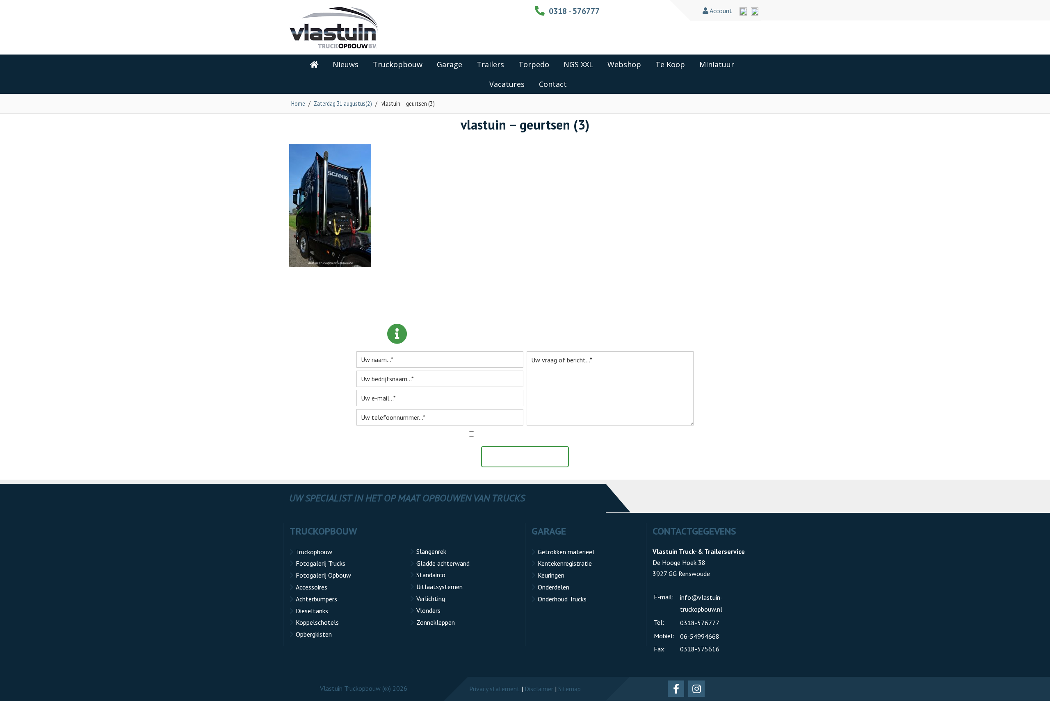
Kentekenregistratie (565, 563)
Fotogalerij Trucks (320, 563)
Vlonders (428, 610)
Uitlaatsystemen (439, 587)
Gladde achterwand (443, 563)
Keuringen (551, 575)
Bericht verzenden (529, 457)
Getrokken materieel (566, 552)
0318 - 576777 (574, 11)
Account (720, 11)
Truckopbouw (314, 552)
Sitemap (569, 689)
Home (298, 103)
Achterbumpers (316, 599)
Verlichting (430, 598)
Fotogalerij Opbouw (323, 575)
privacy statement (564, 434)
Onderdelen (553, 587)
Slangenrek (431, 551)
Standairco (430, 575)
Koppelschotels (317, 622)
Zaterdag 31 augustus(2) (343, 103)
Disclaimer (539, 689)
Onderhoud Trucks (562, 599)
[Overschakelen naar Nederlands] (754, 11)
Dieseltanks (312, 611)
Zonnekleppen (435, 622)
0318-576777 (699, 623)
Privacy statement (494, 689)
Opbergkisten (314, 634)
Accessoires (311, 587)
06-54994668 (699, 636)
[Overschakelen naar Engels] (743, 11)
